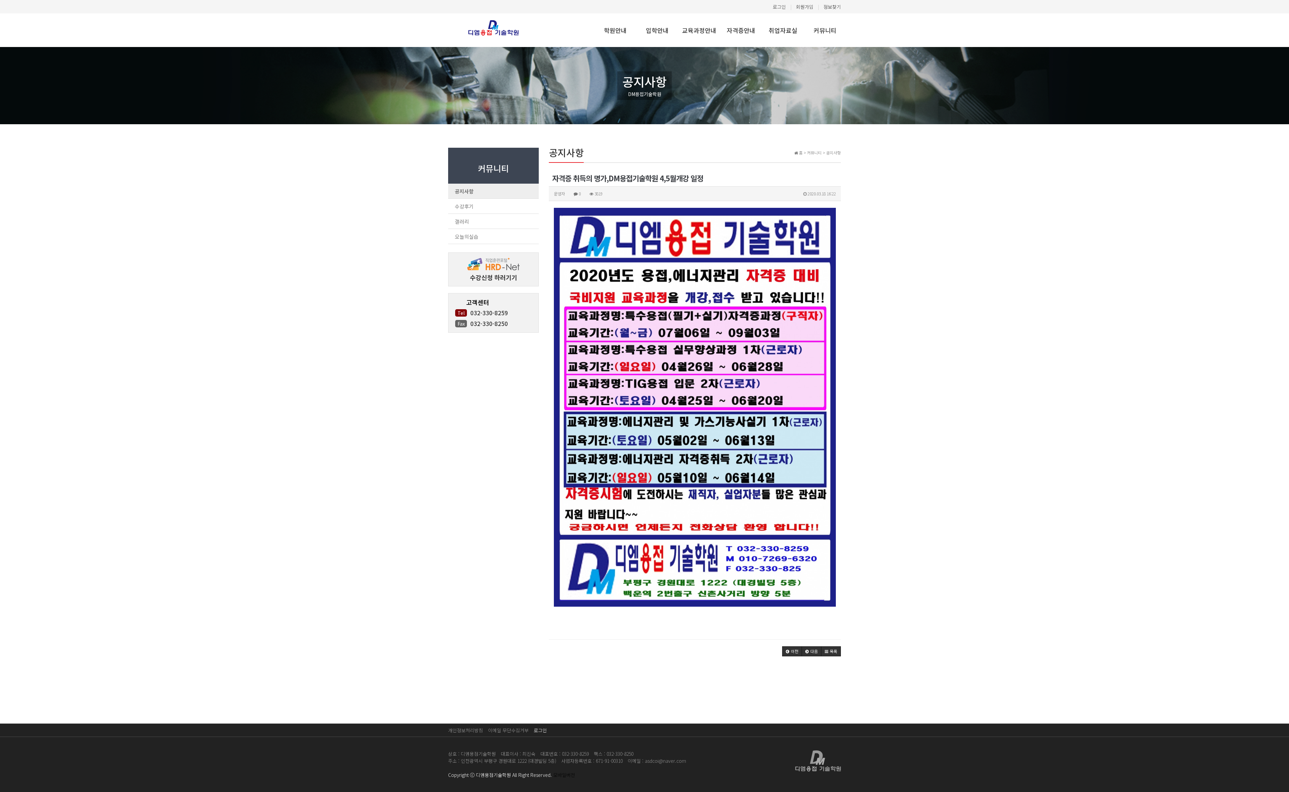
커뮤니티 (825, 30)
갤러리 (462, 221)
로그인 (779, 6)
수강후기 (464, 206)
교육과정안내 (699, 30)
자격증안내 (741, 30)
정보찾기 (832, 6)
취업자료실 (783, 30)
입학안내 (657, 30)
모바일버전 (564, 775)
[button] (792, 651)
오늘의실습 (466, 236)
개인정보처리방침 (465, 730)
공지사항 (464, 191)
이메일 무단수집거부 (508, 730)
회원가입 (804, 6)
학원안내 (615, 30)
